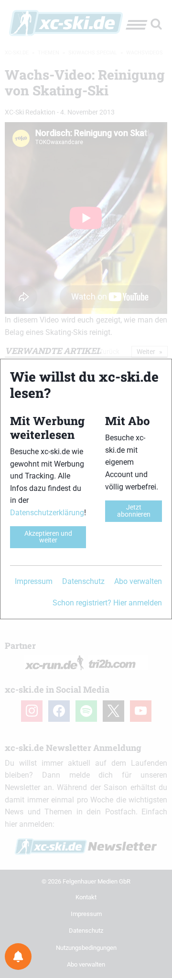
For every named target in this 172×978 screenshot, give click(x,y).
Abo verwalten (138, 581)
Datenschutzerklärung (47, 512)
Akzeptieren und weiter (48, 537)
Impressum (34, 581)
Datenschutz (83, 581)
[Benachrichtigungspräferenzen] (18, 956)
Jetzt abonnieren (133, 510)
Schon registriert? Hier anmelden (107, 602)
